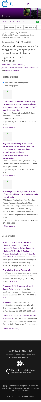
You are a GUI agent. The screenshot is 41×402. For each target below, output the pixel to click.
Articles (4, 22)
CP (27, 4)
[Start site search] (37, 22)
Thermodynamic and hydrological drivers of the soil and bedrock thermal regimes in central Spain (20, 194)
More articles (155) (11, 329)
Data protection (28, 396)
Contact (8, 396)
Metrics (19, 27)
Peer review (9, 27)
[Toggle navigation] (36, 4)
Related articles (31, 27)
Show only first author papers (16, 83)
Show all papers (11, 85)
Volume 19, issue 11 (17, 22)
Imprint (17, 396)
